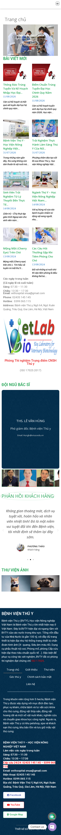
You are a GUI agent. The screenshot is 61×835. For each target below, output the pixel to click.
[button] (27, 559)
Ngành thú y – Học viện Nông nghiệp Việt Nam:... (44, 196)
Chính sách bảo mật (39, 677)
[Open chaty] (52, 827)
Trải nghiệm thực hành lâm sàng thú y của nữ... (45, 144)
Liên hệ (30, 684)
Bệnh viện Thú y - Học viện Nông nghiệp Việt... (14, 144)
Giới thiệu (31, 669)
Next (53, 40)
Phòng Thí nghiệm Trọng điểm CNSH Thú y (30, 362)
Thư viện (49, 669)
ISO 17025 (37, 660)
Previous (7, 40)
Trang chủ (13, 669)
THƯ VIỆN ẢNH (15, 570)
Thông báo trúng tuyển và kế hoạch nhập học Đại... (15, 88)
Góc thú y (15, 677)
